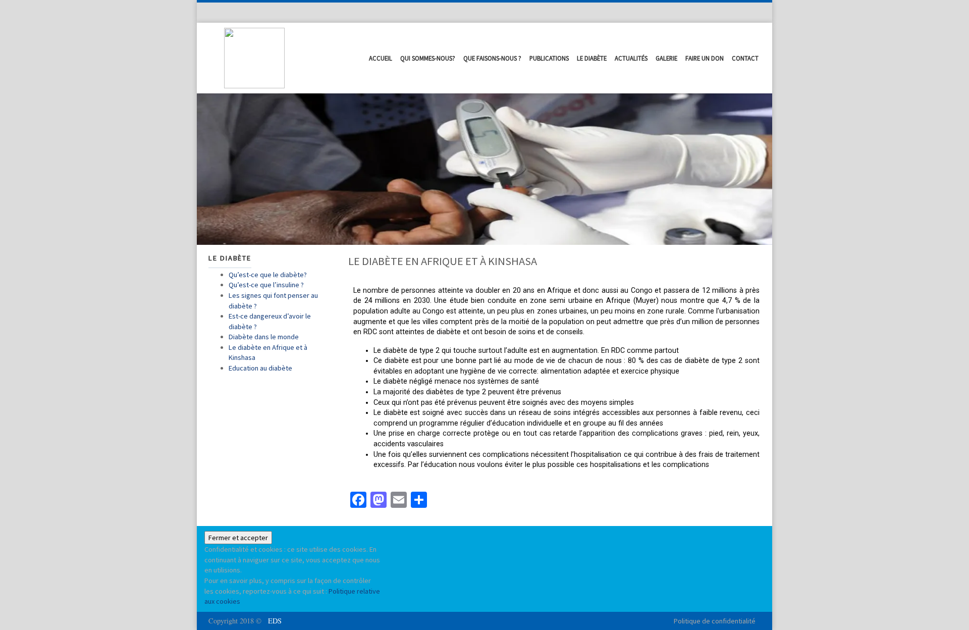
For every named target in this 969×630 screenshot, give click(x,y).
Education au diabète (260, 368)
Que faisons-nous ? (492, 58)
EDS (275, 620)
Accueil (380, 58)
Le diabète (592, 58)
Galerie (666, 58)
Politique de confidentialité (715, 620)
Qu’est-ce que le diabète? (268, 274)
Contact (745, 58)
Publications (549, 58)
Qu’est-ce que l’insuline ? (266, 284)
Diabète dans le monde (264, 336)
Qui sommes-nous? (427, 58)
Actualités (631, 58)
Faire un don (704, 58)
